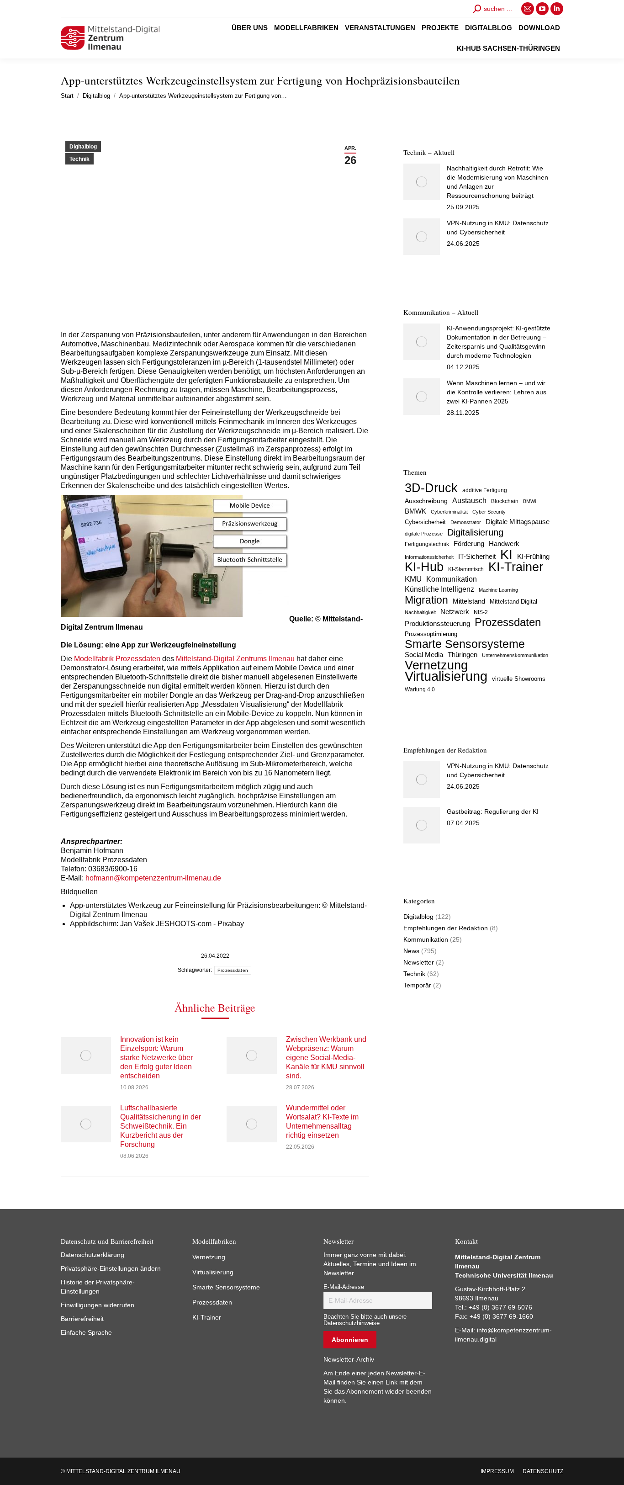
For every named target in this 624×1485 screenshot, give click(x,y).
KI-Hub (424, 567)
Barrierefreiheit (82, 1318)
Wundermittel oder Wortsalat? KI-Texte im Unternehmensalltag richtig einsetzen (322, 1121)
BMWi (529, 501)
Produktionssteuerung (437, 623)
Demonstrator (465, 522)
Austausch (469, 500)
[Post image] (86, 1055)
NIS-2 (481, 612)
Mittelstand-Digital (513, 602)
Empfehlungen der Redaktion (445, 928)
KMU (413, 579)
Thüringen (462, 654)
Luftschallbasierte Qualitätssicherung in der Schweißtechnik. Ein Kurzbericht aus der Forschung (160, 1126)
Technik (79, 159)
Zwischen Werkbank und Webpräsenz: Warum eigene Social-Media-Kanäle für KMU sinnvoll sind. (326, 1057)
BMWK (415, 511)
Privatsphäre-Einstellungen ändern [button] (111, 1268)
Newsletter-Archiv (348, 1359)
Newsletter (418, 962)
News (411, 951)
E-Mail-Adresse (343, 1287)
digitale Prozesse (424, 533)
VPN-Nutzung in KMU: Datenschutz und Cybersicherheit (498, 227)
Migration (426, 600)
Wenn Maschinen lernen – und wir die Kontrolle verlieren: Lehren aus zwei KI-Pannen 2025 (496, 392)
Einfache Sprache (86, 1332)
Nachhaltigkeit (420, 612)
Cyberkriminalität (449, 511)
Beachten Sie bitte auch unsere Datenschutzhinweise (365, 1320)
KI (506, 554)
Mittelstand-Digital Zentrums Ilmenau (235, 659)
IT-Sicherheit (477, 556)
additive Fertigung (484, 490)
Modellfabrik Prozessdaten (117, 659)
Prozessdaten (233, 970)
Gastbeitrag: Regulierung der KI (493, 811)
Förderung (469, 543)
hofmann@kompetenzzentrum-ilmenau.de (153, 878)
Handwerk (504, 543)
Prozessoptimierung (431, 634)
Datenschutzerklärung (92, 1254)
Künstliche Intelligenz (439, 589)
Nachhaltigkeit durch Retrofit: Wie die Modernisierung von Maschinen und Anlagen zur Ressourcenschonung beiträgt (497, 181)
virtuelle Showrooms (518, 679)
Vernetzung (436, 665)
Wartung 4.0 (420, 689)
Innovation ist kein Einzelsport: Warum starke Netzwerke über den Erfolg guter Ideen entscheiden (156, 1057)
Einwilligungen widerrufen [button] (97, 1305)
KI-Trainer (515, 567)
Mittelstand (469, 601)
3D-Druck (431, 488)
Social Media (424, 654)
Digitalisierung (475, 532)
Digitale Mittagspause (518, 521)
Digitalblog (83, 146)
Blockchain (504, 501)
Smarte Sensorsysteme (465, 644)
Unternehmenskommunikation (515, 655)
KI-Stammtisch (466, 569)
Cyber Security (489, 511)
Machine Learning (498, 590)
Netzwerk (454, 611)
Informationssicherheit (429, 557)
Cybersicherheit (425, 522)
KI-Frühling (533, 556)
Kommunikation (451, 579)
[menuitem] (249, 27)
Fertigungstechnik (427, 544)
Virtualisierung (446, 676)
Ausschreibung (426, 501)
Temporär (417, 985)
